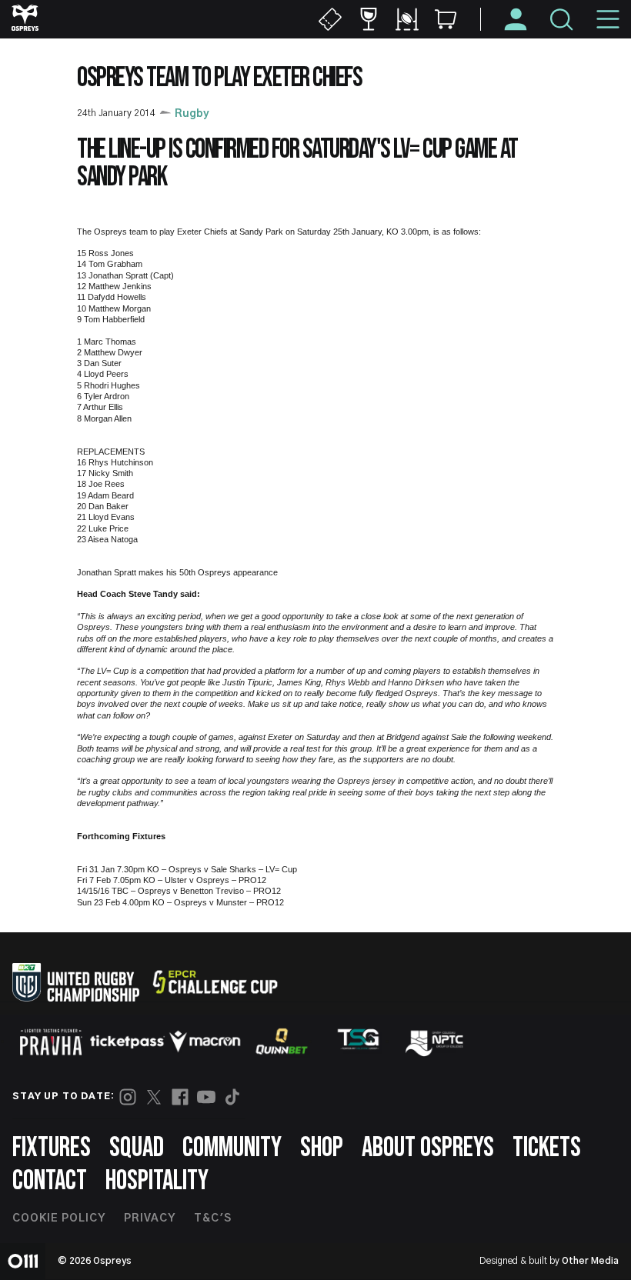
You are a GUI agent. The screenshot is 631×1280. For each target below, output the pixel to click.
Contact (49, 1181)
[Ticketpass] (127, 1042)
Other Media (590, 1260)
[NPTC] (435, 1041)
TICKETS (546, 1148)
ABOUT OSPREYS (428, 1148)
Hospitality (157, 1181)
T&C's (213, 1218)
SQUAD (136, 1148)
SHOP (321, 1148)
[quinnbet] (281, 1041)
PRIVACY (149, 1218)
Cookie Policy (58, 1218)
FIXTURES (51, 1148)
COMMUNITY (232, 1148)
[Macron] (204, 1041)
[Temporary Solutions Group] (358, 1042)
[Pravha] (50, 1042)
